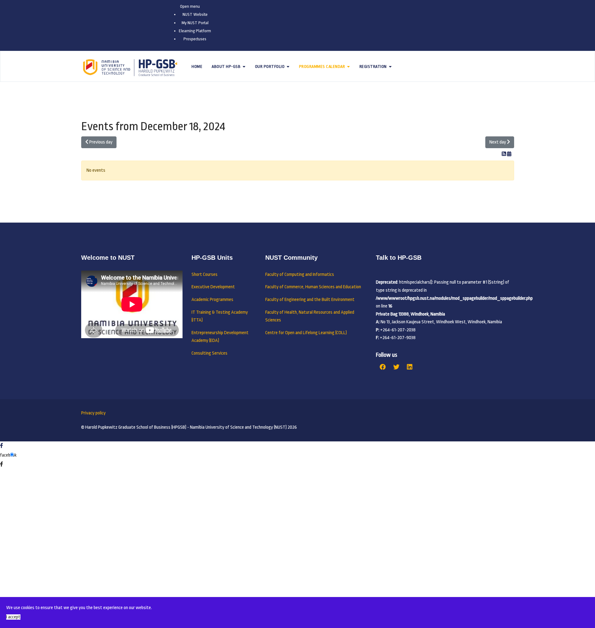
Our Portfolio (270, 66)
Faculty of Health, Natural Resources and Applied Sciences (309, 316)
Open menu (190, 6)
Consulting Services (209, 353)
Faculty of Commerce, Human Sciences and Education (313, 287)
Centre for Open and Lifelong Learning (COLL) (306, 332)
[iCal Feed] (509, 154)
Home (197, 66)
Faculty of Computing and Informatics (299, 274)
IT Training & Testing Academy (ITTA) (220, 316)
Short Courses (205, 274)
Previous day (100, 142)
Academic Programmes (212, 299)
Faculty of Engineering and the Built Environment (310, 299)
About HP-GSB (226, 66)
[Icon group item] (383, 367)
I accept (13, 617)
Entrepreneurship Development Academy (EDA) (220, 336)
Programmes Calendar (322, 66)
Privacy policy (93, 413)
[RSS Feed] (504, 154)
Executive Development (213, 287)
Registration (373, 66)
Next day (498, 142)
